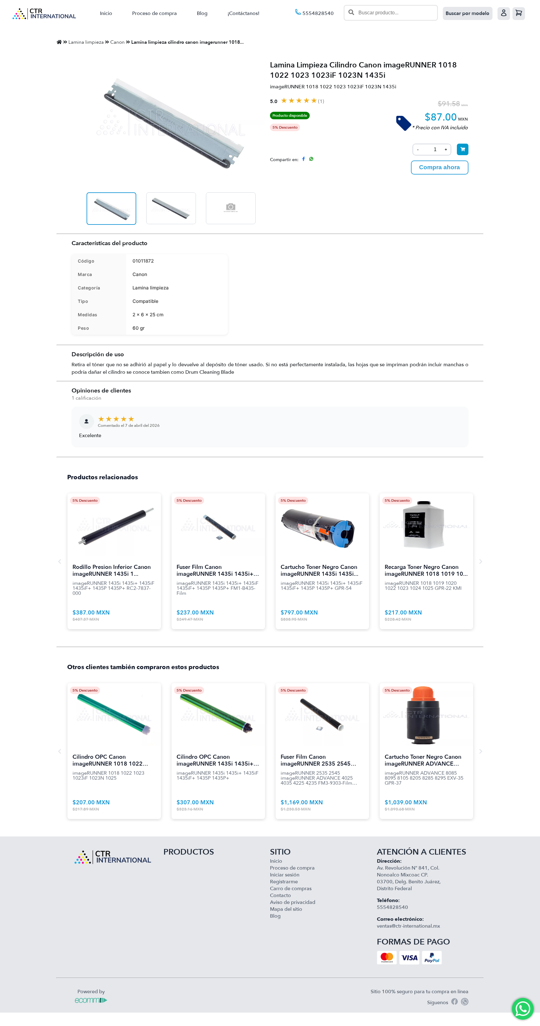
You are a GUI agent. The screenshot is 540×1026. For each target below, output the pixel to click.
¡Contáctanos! (243, 13)
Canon (117, 42)
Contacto (280, 895)
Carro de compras (291, 888)
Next (480, 561)
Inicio (106, 13)
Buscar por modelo (467, 13)
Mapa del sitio (286, 909)
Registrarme (284, 881)
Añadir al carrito (114, 516)
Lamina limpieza (86, 42)
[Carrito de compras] (518, 13)
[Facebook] (454, 1002)
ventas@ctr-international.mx (408, 926)
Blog (202, 13)
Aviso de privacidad (292, 902)
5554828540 (317, 13)
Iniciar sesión (284, 874)
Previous (59, 561)
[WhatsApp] (464, 1002)
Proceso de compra (154, 13)
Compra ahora (439, 167)
